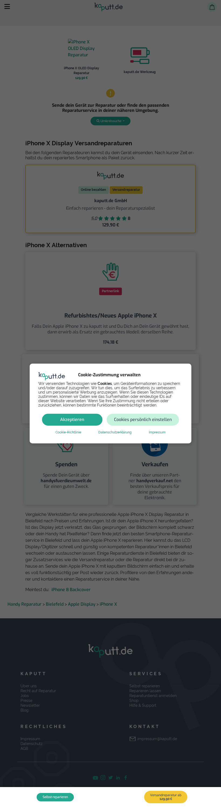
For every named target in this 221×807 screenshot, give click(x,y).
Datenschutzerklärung (115, 432)
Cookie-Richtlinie (68, 432)
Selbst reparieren (55, 797)
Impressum (157, 432)
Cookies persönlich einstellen (143, 419)
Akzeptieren (72, 419)
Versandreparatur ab (165, 797)
